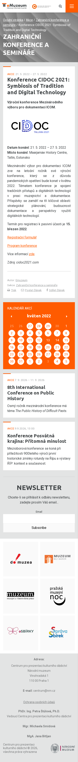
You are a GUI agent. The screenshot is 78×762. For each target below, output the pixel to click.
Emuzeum (21, 280)
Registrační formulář (22, 237)
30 (12, 361)
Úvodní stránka (13, 20)
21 (57, 347)
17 (21, 347)
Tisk (13, 290)
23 (12, 354)
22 (66, 347)
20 (48, 347)
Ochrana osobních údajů (39, 702)
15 (66, 340)
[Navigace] (72, 6)
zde (32, 254)
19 (39, 347)
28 (39, 326)
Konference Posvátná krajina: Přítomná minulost (36, 438)
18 (30, 347)
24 (21, 354)
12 (39, 340)
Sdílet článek (57, 290)
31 (21, 361)
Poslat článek (33, 290)
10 (21, 340)
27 (30, 326)
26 (39, 354)
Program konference (22, 246)
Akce (29, 20)
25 (30, 354)
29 (48, 326)
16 (12, 347)
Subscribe (39, 528)
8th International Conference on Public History (30, 393)
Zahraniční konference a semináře (36, 285)
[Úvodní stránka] (28, 6)
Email (39, 511)
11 (30, 340)
